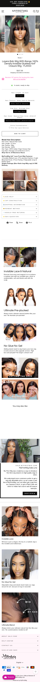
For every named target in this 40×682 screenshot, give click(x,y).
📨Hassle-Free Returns (14, 212)
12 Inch (20, 95)
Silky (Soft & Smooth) (20, 103)
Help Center (7, 641)
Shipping (13, 72)
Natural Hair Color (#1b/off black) (20, 120)
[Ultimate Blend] (20, 607)
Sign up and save (9, 650)
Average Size (19, 111)
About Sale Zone (9, 636)
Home (19, 58)
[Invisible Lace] (20, 521)
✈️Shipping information (14, 204)
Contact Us (7, 645)
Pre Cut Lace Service (20, 127)
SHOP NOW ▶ (30, 493)
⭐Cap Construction (12, 200)
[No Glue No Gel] (20, 564)
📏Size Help (8, 196)
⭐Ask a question (11, 216)
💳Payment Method (11, 208)
